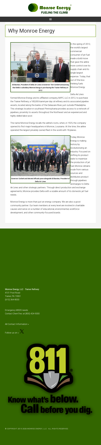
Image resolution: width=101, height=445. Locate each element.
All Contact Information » (17, 324)
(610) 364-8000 (12, 299)
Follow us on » (12, 332)
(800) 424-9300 (32, 313)
